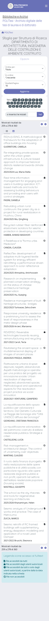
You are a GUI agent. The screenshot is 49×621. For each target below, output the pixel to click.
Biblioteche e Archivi (15, 16)
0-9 (15, 100)
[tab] (7, 131)
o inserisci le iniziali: (16, 114)
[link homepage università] (16, 6)
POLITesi (8, 32)
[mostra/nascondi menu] (46, 6)
